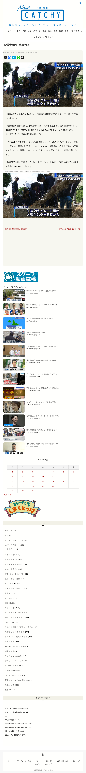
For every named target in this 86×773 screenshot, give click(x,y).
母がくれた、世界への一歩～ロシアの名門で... (42, 416)
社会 (7, 690)
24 (33, 486)
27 (63, 486)
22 (12, 486)
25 (43, 486)
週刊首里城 (9, 641)
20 (63, 481)
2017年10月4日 (32, 52)
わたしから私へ (11, 530)
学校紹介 (10, 549)
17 (33, 481)
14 (73, 477)
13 (63, 477)
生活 (7, 535)
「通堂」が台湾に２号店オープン (70, 229)
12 (53, 477)
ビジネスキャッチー (13, 564)
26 (53, 486)
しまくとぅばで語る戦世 (15, 612)
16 (23, 481)
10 (33, 477)
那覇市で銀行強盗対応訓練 (35, 332)
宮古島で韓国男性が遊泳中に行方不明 (39, 318)
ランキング (75, 31)
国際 (7, 603)
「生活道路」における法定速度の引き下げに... (42, 374)
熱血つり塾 (9, 685)
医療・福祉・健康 (12, 579)
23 (23, 486)
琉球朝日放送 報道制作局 (14, 52)
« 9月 (5, 495)
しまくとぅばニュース (14, 540)
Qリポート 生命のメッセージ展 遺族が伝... (41, 402)
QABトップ (48, 37)
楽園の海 (9, 651)
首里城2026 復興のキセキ (16, 637)
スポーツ (37, 31)
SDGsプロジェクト (13, 675)
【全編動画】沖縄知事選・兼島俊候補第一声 (42, 444)
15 (12, 481)
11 (43, 477)
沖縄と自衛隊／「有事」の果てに (19, 627)
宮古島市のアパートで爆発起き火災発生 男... (42, 291)
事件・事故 (21, 31)
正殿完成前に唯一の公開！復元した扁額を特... (42, 388)
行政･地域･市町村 (12, 574)
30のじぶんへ (11, 622)
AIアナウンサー (12, 666)
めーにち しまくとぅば (15, 617)
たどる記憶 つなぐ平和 (15, 632)
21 (73, 481)
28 (73, 486)
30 (23, 491)
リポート (11, 31)
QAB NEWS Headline (15, 29)
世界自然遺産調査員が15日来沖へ (16, 229)
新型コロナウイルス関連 (15, 680)
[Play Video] (43, 195)
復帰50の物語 (11, 670)
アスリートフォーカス (14, 661)
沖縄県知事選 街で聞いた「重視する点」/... (42, 430)
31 (33, 491)
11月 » (10, 495)
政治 (30, 31)
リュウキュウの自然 (13, 656)
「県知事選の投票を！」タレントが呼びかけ (42, 346)
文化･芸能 (9, 584)
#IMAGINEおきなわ (14, 646)
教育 (7, 593)
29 (12, 491)
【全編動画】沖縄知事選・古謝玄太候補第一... (42, 360)
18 (43, 481)
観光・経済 (47, 31)
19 (53, 481)
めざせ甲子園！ (11, 545)
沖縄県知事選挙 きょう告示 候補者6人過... (42, 305)
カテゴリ (38, 37)
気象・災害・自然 (61, 31)
